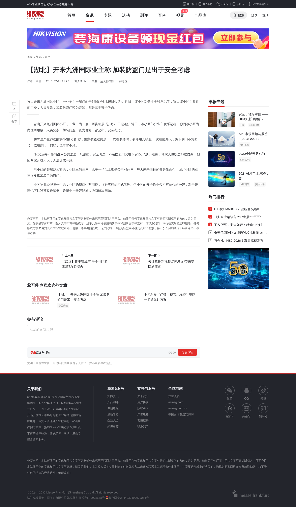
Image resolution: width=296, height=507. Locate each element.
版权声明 (143, 408)
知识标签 (113, 426)
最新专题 (113, 414)
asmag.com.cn (177, 408)
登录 (254, 15)
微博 (263, 398)
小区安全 (63, 305)
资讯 (90, 15)
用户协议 (143, 402)
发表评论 (187, 352)
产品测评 (113, 402)
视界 (180, 15)
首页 (71, 15)
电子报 (191, 4)
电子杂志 (207, 4)
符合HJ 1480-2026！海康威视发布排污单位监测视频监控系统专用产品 (238, 241)
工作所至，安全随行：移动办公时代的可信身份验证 (238, 225)
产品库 (200, 15)
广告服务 (143, 414)
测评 (144, 15)
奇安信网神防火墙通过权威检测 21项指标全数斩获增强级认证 (238, 233)
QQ (246, 398)
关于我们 (143, 396)
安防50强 (245, 159)
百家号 (230, 416)
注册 (265, 15)
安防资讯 (113, 396)
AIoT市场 (244, 144)
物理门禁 (254, 125)
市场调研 (244, 184)
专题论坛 (113, 408)
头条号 (246, 416)
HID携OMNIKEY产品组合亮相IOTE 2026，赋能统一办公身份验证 (237, 210)
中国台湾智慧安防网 (181, 414)
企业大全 (113, 420)
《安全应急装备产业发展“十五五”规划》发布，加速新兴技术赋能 (237, 217)
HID (242, 125)
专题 (108, 15)
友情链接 (143, 420)
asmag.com (175, 402)
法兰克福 (174, 396)
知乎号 (263, 416)
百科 (162, 15)
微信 (230, 393)
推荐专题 (216, 101)
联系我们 (143, 426)
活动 (126, 15)
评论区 (123, 81)
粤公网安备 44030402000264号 (129, 498)
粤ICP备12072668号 (92, 498)
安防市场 (260, 184)
